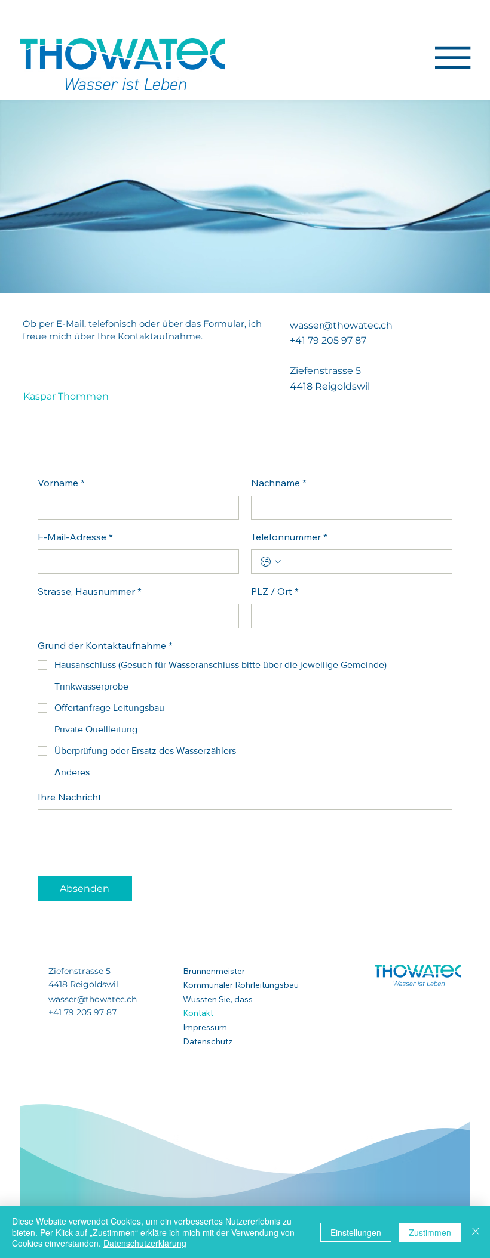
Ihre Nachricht (70, 798)
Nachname (279, 484)
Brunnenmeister (214, 971)
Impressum (205, 1027)
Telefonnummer (289, 538)
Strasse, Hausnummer (90, 592)
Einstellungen (355, 1232)
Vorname (61, 484)
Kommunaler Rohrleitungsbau (241, 984)
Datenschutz (207, 1041)
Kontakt (198, 1012)
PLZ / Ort (275, 592)
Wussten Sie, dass (218, 999)
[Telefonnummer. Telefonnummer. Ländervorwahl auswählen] (271, 562)
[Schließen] (475, 1232)
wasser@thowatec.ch (341, 325)
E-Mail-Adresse (75, 538)
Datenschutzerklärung (144, 1243)
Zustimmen (430, 1232)
